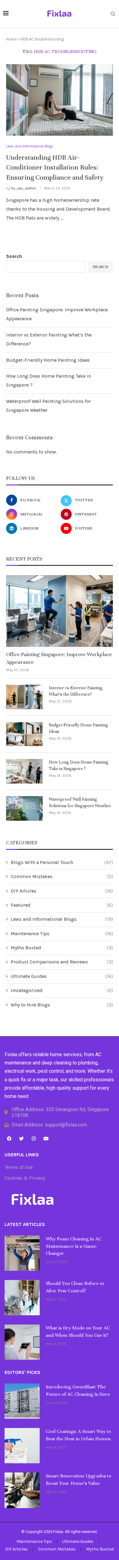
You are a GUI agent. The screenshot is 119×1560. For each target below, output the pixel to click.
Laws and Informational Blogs (62, 919)
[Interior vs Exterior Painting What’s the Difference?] (24, 697)
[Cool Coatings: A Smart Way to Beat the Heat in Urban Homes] (22, 1445)
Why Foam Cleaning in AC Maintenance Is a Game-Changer (73, 1246)
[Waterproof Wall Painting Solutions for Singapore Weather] (24, 808)
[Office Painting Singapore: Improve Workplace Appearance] (59, 611)
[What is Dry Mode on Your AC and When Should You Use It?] (22, 1342)
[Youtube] (45, 1138)
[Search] (113, 14)
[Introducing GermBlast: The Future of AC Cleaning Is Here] (22, 1401)
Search (14, 256)
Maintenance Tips (62, 933)
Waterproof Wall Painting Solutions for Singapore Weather (80, 802)
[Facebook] (9, 1138)
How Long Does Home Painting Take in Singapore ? (78, 765)
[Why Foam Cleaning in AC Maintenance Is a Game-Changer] (22, 1253)
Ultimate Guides (62, 976)
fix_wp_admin (23, 188)
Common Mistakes (62, 876)
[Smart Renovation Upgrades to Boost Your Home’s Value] (22, 1490)
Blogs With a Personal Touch (62, 862)
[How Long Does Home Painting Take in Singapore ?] (24, 771)
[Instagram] (33, 1138)
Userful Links (22, 1154)
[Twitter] (21, 1138)
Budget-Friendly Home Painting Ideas (48, 360)
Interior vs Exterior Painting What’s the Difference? (76, 691)
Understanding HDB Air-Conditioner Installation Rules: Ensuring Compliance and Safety (54, 167)
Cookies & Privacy (25, 1178)
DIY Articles (62, 891)
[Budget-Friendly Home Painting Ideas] (24, 734)
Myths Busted (62, 948)
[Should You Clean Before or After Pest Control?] (22, 1297)
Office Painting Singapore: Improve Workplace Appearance (59, 658)
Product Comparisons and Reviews (62, 962)
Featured (62, 905)
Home (11, 39)
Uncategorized (62, 990)
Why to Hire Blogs (62, 1005)
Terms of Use (19, 1167)
